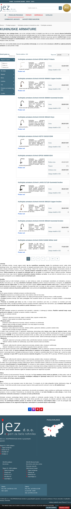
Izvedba (3, 93)
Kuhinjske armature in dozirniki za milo (28, 25)
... (47, 258)
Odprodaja (38, 15)
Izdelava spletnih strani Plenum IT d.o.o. (60, 502)
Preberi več (21, 71)
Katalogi (49, 15)
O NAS (32, 1)
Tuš (2, 84)
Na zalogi (3, 71)
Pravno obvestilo (58, 498)
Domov (11, 1)
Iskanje (2, 500)
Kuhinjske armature (46, 25)
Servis (28, 1)
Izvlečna (3, 81)
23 (52, 258)
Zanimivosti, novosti (12, 19)
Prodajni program (16, 15)
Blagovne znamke (19, 1)
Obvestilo (7, 500)
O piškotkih (67, 498)
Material (3, 74)
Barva (2, 77)
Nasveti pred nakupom (31, 19)
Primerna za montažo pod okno (7, 89)
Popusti (28, 15)
